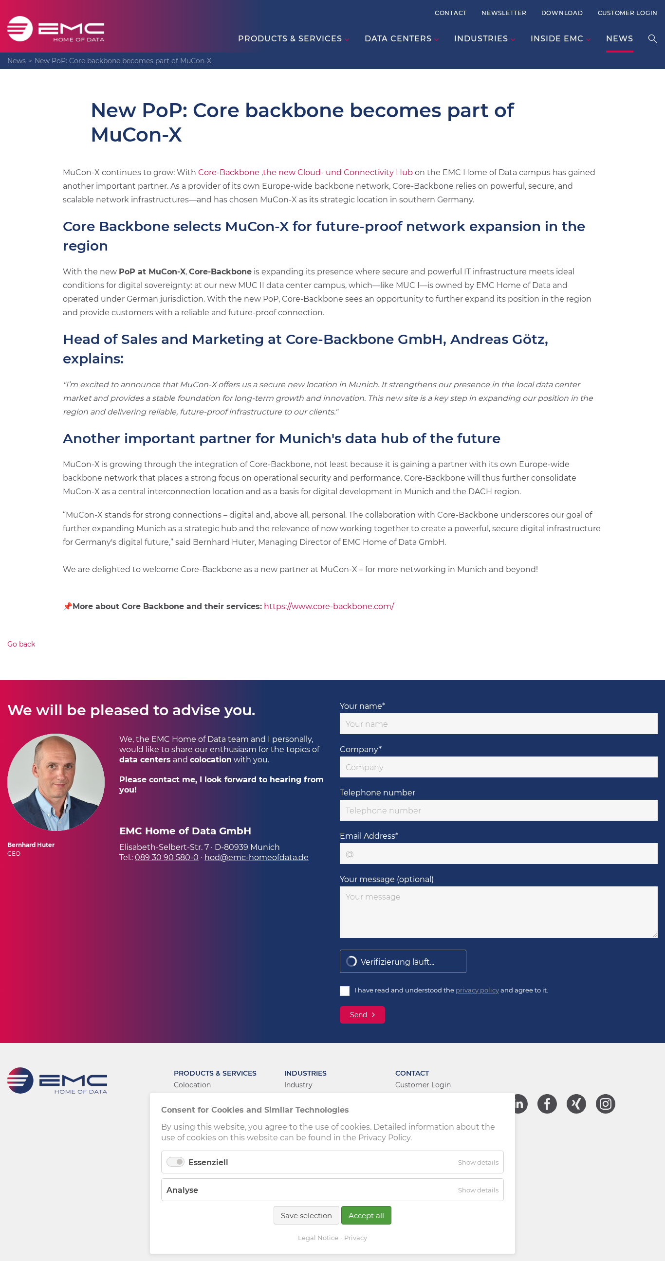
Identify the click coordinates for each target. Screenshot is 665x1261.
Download (562, 13)
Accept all (366, 1215)
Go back (21, 644)
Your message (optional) (387, 879)
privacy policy (477, 990)
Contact (451, 13)
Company (361, 749)
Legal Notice (318, 1237)
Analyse (182, 1190)
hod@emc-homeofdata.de (256, 857)
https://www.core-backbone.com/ (329, 606)
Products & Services (215, 1073)
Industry (298, 1084)
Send (358, 1014)
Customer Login (628, 13)
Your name (362, 706)
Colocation (192, 1084)
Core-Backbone (228, 172)
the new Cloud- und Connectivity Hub (338, 172)
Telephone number (377, 792)
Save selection (306, 1215)
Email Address (369, 835)
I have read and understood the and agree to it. (451, 990)
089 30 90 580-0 (167, 857)
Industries (305, 1073)
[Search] (653, 38)
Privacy (355, 1237)
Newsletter (504, 13)
